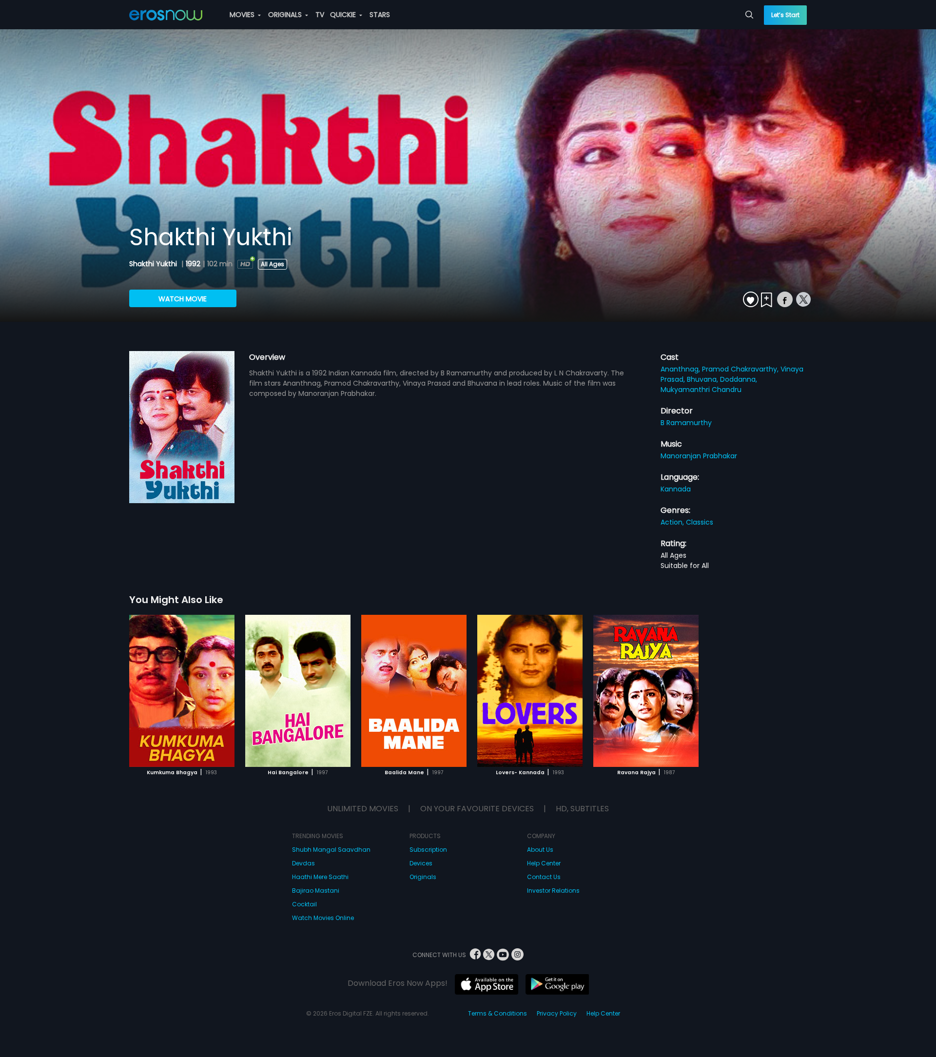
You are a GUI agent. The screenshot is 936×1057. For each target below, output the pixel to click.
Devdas (303, 863)
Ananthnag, (681, 369)
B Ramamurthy (686, 423)
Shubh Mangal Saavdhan (331, 849)
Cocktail (304, 904)
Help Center (544, 863)
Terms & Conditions (497, 1013)
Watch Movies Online (323, 918)
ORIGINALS (286, 15)
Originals (423, 877)
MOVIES (243, 15)
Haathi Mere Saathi (320, 877)
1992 (193, 264)
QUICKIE (344, 15)
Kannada (676, 489)
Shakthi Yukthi (154, 264)
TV (319, 15)
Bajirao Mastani (315, 890)
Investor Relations (553, 890)
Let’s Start (785, 15)
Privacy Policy (557, 1013)
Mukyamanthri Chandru (701, 389)
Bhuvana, (703, 379)
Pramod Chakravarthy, (741, 369)
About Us (540, 849)
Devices (421, 863)
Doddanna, (738, 379)
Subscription (428, 849)
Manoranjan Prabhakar (699, 456)
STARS (380, 15)
